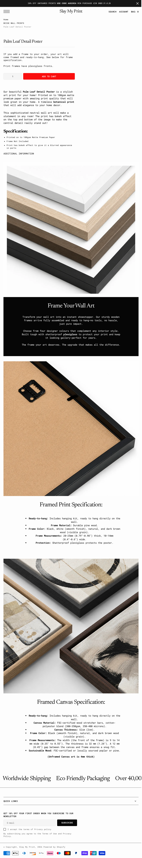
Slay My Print (27, 847)
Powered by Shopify (54, 847)
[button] (121, 11)
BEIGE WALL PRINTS (13, 23)
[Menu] (7, 11)
